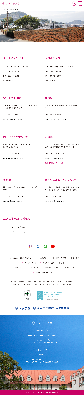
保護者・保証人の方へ (52, 267)
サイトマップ (57, 284)
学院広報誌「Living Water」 (47, 281)
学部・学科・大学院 (58, 258)
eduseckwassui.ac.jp (12, 201)
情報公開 (21, 281)
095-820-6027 (13, 115)
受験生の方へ (19, 267)
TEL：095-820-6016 (16, 196)
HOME (4, 10)
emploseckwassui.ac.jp (55, 119)
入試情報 (42, 258)
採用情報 (16, 284)
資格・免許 (75, 258)
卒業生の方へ (70, 267)
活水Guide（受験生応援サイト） (22, 258)
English (23, 284)
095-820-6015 (60, 154)
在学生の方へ (34, 267)
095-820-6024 (13, 154)
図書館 (61, 263)
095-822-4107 (13, 71)
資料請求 (14, 281)
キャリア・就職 (48, 263)
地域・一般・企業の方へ (44, 272)
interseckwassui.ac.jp (13, 158)
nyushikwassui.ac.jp (54, 158)
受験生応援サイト (52, 163)
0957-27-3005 (55, 71)
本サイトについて (32, 284)
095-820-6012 (55, 115)
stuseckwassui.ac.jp (12, 119)
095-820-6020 (55, 196)
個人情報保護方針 (45, 284)
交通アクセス (8, 80)
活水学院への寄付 (31, 281)
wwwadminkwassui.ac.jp (14, 232)
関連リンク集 (67, 284)
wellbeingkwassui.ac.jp (55, 201)
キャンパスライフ (31, 263)
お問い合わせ (69, 281)
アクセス (60, 281)
